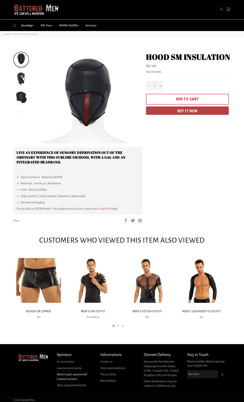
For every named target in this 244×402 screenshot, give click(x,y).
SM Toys (46, 25)
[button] (113, 326)
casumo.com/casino (69, 368)
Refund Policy (108, 380)
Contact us (106, 361)
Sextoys (91, 25)
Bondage (27, 25)
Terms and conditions (112, 368)
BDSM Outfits (68, 25)
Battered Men (28, 400)
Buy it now (187, 111)
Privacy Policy (108, 374)
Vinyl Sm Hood (108, 208)
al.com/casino (65, 361)
